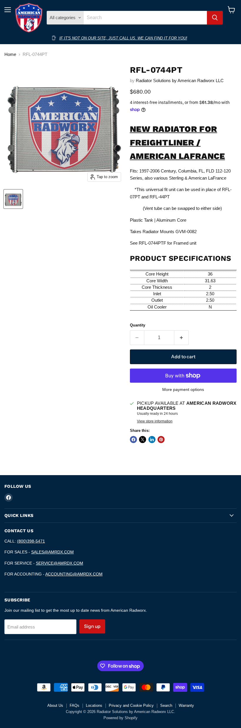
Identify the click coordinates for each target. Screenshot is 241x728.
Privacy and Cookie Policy (131, 705)
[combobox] (145, 17)
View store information (155, 421)
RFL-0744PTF (152, 243)
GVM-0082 (186, 231)
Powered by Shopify (120, 718)
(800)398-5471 (31, 541)
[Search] (215, 17)
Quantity (137, 325)
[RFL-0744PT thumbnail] (13, 199)
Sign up (92, 626)
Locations (94, 705)
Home (10, 54)
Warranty (186, 705)
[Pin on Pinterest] (161, 439)
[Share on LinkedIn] (151, 439)
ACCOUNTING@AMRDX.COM (74, 574)
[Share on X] (142, 439)
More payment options (183, 389)
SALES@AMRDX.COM (52, 552)
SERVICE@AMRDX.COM (59, 563)
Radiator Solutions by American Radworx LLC (180, 80)
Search (166, 705)
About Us (55, 705)
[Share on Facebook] (133, 439)
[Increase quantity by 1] (181, 337)
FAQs (74, 705)
